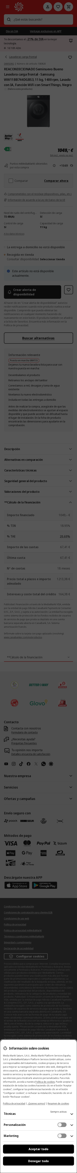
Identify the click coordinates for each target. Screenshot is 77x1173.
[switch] (62, 1124)
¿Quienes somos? (36, 1103)
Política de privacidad (14, 1103)
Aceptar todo (38, 1149)
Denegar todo (38, 1161)
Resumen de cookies (58, 1103)
